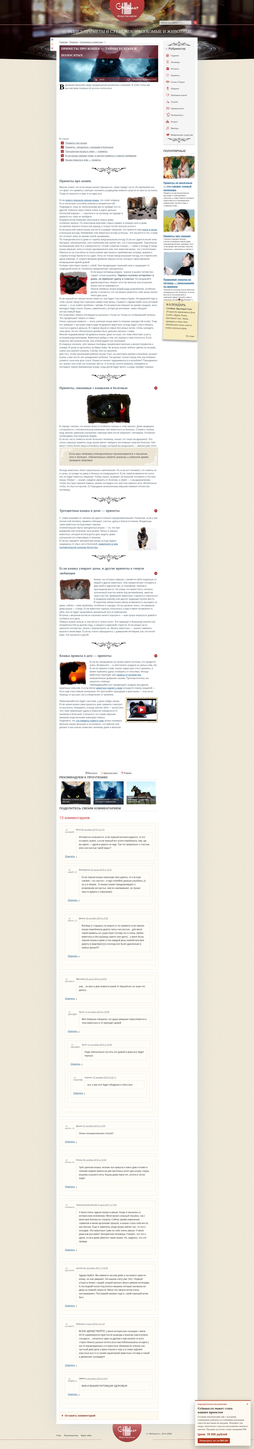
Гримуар (63, 41)
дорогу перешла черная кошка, (82, 200)
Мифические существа (182, 134)
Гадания (175, 55)
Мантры (174, 128)
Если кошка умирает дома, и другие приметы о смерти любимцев (100, 155)
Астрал (174, 121)
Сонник (174, 101)
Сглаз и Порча (178, 81)
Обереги (175, 88)
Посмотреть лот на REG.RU (214, 1440)
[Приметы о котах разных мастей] (76, 782)
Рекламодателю (71, 1435)
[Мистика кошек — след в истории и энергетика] (108, 782)
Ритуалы (175, 68)
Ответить (70, 856)
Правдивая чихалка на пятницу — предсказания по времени (178, 283)
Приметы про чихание (176, 236)
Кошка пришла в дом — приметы (83, 160)
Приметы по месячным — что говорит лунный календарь (177, 186)
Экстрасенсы (177, 114)
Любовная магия (179, 95)
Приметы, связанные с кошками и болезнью (89, 147)
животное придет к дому (109, 688)
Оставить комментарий (80, 1415)
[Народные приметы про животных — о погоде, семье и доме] (141, 782)
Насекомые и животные (91, 41)
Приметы (73, 41)
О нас (58, 1435)
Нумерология (177, 108)
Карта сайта (86, 1435)
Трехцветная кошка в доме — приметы (86, 151)
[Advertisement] (108, 113)
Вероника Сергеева (115, 79)
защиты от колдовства (129, 675)
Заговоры (175, 62)
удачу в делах (149, 229)
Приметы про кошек (76, 143)
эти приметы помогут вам (90, 720)
